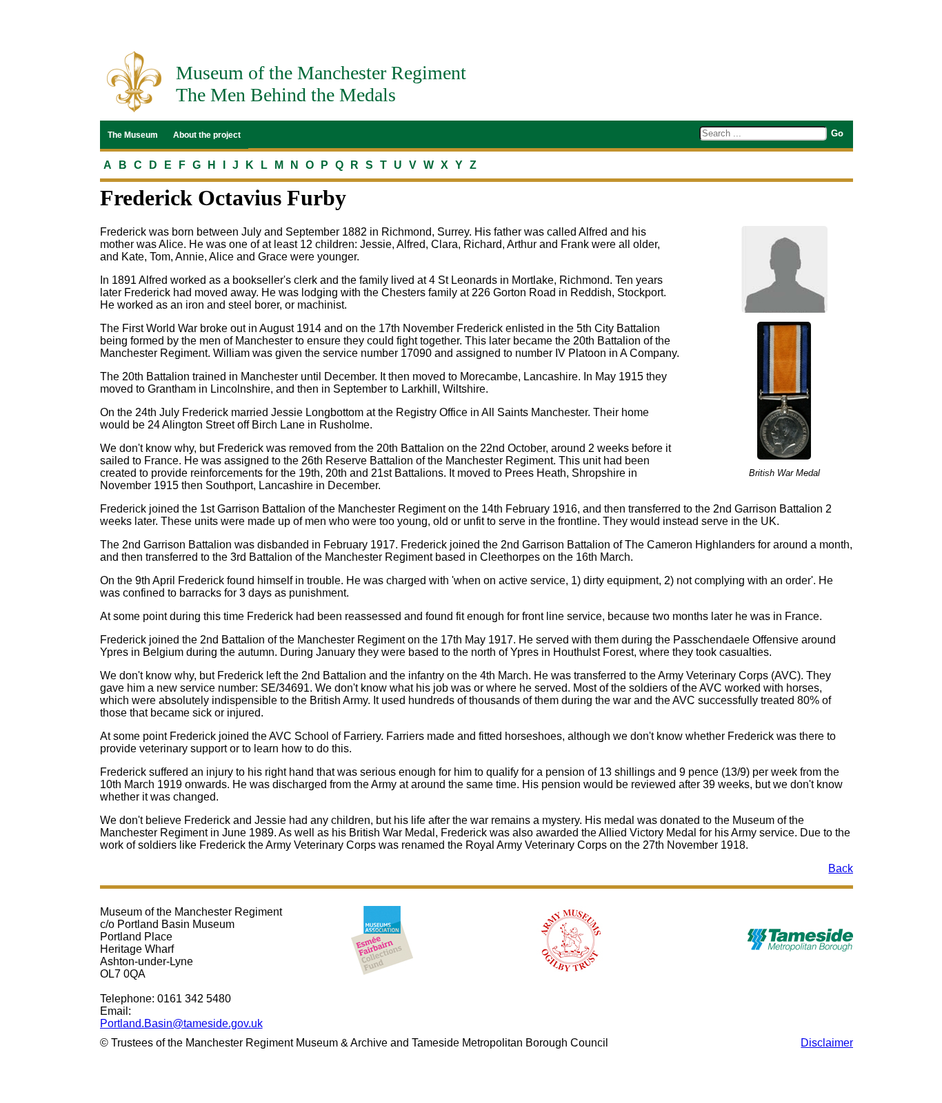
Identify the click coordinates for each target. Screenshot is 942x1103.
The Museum (133, 135)
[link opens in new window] (382, 940)
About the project (207, 135)
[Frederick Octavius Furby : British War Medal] (784, 391)
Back (840, 868)
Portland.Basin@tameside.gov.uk (181, 1023)
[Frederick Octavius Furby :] (784, 269)
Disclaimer (827, 1043)
